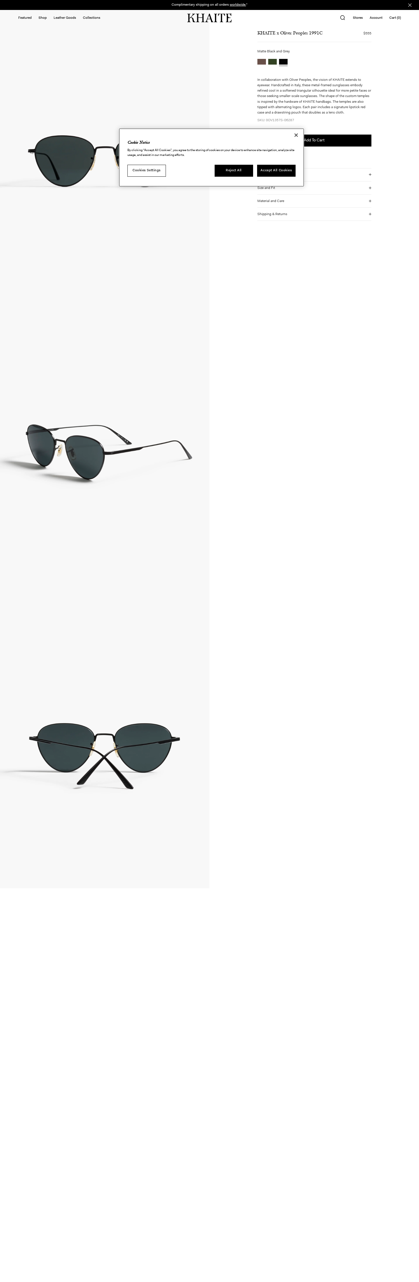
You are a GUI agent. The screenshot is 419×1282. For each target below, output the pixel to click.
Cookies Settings (147, 170)
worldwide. (238, 5)
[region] (211, 157)
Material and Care (270, 201)
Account (376, 18)
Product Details (269, 174)
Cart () (395, 18)
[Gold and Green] (272, 62)
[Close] (296, 135)
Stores (358, 18)
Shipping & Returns (272, 214)
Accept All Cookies (276, 170)
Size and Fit (266, 188)
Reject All (234, 170)
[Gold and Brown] (261, 62)
